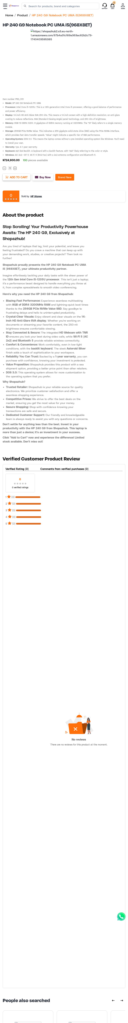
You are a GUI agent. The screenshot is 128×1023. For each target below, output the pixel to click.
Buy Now (45, 177)
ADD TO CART (19, 177)
